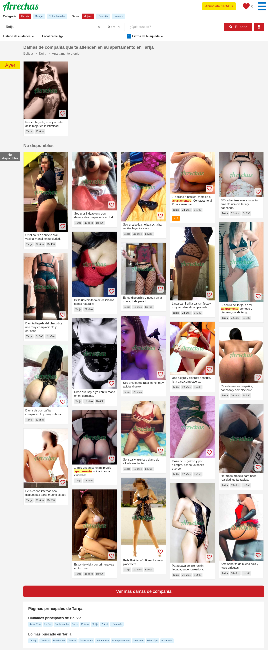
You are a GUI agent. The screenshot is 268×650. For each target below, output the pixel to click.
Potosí (104, 624)
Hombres (118, 16)
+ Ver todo (116, 624)
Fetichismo (59, 640)
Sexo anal (138, 640)
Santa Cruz (35, 624)
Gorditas (45, 640)
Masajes (39, 16)
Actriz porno (86, 640)
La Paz (47, 624)
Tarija (95, 624)
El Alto (85, 624)
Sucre (75, 624)
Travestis (103, 16)
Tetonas (72, 640)
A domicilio (102, 640)
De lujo (33, 640)
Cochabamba (62, 624)
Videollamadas (57, 16)
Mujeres (88, 16)
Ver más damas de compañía (143, 591)
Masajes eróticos (121, 640)
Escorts (25, 16)
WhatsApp (152, 640)
